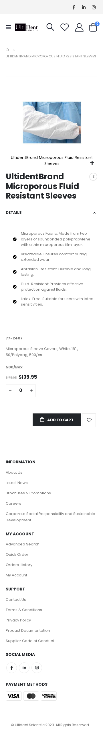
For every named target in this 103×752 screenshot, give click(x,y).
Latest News (17, 482)
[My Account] (79, 27)
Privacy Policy (18, 620)
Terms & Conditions (24, 610)
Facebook (11, 667)
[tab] (51, 212)
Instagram (36, 667)
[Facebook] (73, 7)
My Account (16, 575)
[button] (92, 163)
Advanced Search (22, 544)
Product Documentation (28, 630)
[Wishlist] (65, 27)
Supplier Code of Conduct (30, 641)
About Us (14, 472)
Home (8, 50)
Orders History (19, 565)
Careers (13, 503)
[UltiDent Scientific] (26, 27)
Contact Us (16, 599)
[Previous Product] (93, 177)
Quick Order (17, 554)
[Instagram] (93, 7)
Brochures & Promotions (28, 493)
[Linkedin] (83, 7)
